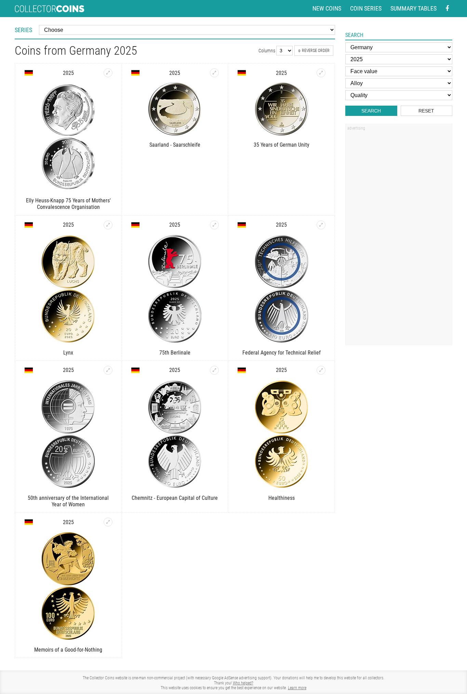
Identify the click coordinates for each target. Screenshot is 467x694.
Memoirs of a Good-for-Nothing (68, 649)
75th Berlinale (174, 352)
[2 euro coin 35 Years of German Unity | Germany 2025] (321, 72)
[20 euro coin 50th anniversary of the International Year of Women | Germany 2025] (108, 370)
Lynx (68, 352)
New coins (326, 8)
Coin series (366, 8)
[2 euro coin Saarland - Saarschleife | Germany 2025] (214, 72)
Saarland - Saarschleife (174, 145)
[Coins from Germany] (28, 73)
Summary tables (413, 8)
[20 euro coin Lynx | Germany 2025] (108, 225)
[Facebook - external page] (447, 8)
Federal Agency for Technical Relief (281, 352)
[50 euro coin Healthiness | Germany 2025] (321, 370)
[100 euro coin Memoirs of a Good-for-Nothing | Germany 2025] (108, 522)
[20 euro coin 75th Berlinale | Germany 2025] (214, 225)
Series (23, 30)
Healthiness (281, 498)
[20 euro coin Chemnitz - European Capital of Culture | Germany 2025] (214, 370)
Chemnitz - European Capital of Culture (175, 498)
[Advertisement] (398, 236)
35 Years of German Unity (281, 145)
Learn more (297, 687)
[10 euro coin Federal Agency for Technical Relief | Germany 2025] (321, 225)
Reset (426, 111)
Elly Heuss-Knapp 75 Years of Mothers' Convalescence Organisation (68, 203)
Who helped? (243, 683)
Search (371, 111)
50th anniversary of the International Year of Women (68, 501)
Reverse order (316, 50)
